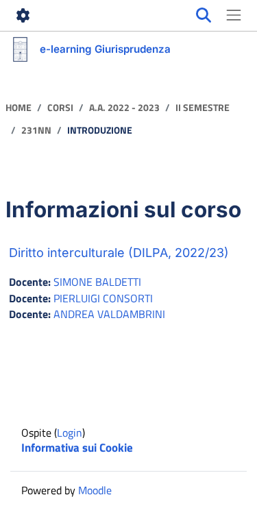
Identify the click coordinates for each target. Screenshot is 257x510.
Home (18, 108)
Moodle (95, 490)
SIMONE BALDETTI (97, 282)
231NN (36, 130)
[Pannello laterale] (234, 16)
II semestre (202, 108)
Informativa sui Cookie (77, 448)
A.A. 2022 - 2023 (124, 108)
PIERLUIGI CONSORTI (103, 298)
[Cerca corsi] (203, 16)
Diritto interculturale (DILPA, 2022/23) (119, 252)
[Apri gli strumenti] (23, 16)
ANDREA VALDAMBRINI (109, 314)
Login (69, 432)
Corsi (60, 108)
